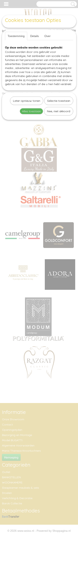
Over (47, 36)
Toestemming (16, 36)
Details (34, 36)
